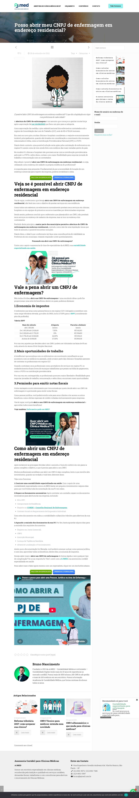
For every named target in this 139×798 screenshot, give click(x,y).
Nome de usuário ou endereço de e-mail (108, 113)
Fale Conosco (115, 6)
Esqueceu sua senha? (103, 135)
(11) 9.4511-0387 (79, 773)
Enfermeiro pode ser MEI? (38, 409)
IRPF (73, 313)
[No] (136, 795)
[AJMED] (21, 6)
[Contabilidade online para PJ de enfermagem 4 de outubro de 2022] (137, 790)
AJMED (64, 559)
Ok (126, 795)
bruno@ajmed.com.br (82, 776)
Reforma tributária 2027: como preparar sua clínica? (24, 724)
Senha (97, 122)
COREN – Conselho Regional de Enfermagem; (47, 507)
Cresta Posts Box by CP (106, 717)
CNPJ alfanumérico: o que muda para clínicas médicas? (78, 726)
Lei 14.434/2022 (38, 124)
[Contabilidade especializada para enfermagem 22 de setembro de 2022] (2, 790)
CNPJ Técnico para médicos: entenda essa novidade (51, 724)
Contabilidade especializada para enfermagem (121, 706)
